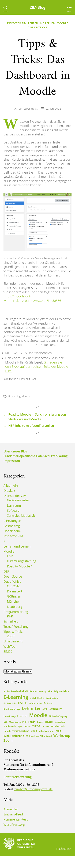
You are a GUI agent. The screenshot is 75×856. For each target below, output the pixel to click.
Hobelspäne (12, 531)
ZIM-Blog (37, 7)
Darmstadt (14, 591)
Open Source (12, 576)
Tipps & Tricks (37, 27)
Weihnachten (32, 736)
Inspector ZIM (17, 23)
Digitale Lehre (61, 691)
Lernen (41, 708)
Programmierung (15, 612)
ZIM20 (7, 651)
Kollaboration (35, 703)
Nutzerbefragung (58, 716)
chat (50, 691)
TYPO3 (36, 726)
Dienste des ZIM (14, 496)
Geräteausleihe (17, 500)
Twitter (27, 726)
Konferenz (48, 703)
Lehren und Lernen (41, 23)
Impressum (11, 461)
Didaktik (9, 490)
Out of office (12, 581)
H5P (10, 556)
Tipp (20, 726)
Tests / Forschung (16, 626)
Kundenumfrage (11, 709)
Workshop (61, 735)
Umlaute (45, 726)
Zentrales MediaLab (21, 515)
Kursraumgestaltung (21, 561)
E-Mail (33, 697)
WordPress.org (14, 824)
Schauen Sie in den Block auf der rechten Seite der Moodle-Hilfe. (37, 366)
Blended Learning (38, 691)
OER (6, 571)
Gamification (52, 697)
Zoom (11, 636)
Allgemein (10, 485)
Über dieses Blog (15, 451)
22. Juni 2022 (53, 108)
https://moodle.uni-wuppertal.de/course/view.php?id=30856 (32, 298)
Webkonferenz (13, 735)
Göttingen (14, 596)
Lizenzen (22, 716)
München (13, 601)
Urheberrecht (12, 641)
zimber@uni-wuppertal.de (33, 789)
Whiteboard (45, 736)
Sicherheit (10, 621)
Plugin (31, 721)
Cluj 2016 (13, 586)
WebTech (10, 646)
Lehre (27, 708)
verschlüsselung (20, 730)
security (49, 721)
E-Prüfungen (12, 521)
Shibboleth (60, 721)
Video (34, 730)
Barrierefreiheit (19, 691)
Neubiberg (14, 607)
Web (58, 730)
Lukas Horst (31, 108)
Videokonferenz (46, 730)
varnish (7, 730)
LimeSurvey (9, 716)
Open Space (15, 721)
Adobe (6, 691)
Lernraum (14, 505)
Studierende (9, 726)
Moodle (62, 23)
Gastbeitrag (11, 526)
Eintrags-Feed (13, 814)
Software (13, 510)
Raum (40, 721)
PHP (10, 616)
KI (4, 541)
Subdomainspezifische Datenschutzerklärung (35, 456)
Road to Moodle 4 (19, 566)
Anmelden (10, 809)
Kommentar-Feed (15, 819)
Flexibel (40, 698)
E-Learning (14, 396)
